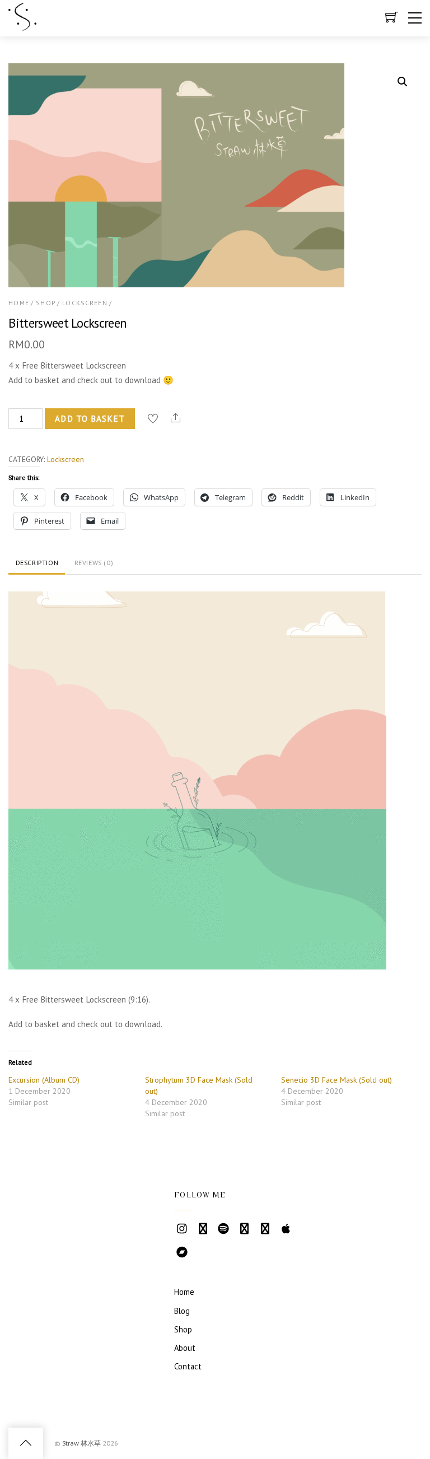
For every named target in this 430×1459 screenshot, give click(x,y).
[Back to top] (25, 1443)
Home (18, 303)
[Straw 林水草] (22, 25)
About (184, 1348)
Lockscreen (84, 303)
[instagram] (182, 1228)
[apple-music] (285, 1228)
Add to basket (90, 418)
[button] (402, 82)
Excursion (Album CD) (44, 1080)
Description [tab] (37, 562)
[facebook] (265, 1228)
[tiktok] (203, 1251)
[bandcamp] (182, 1251)
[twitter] (244, 1228)
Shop (45, 303)
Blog (182, 1311)
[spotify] (223, 1228)
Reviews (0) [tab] (94, 562)
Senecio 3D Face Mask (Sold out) (336, 1080)
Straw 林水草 (81, 1443)
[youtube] (203, 1228)
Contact (188, 1366)
